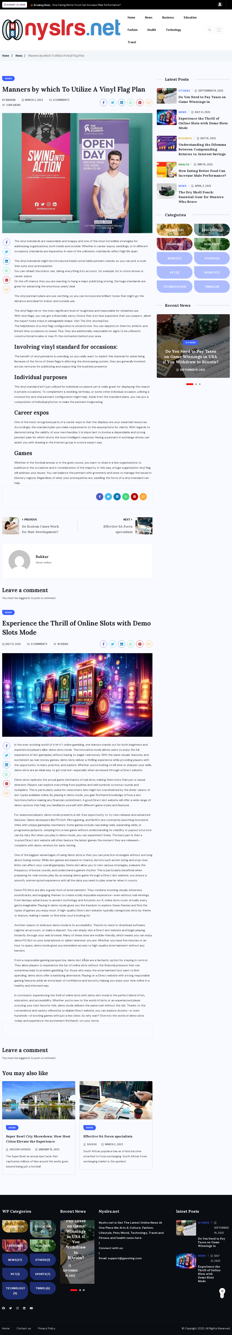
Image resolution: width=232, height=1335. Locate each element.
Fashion (133, 30)
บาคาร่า (58, 745)
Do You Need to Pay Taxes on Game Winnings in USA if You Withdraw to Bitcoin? (190, 356)
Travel (132, 42)
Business (168, 17)
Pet (174, 272)
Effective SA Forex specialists (107, 1136)
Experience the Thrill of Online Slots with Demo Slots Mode (203, 123)
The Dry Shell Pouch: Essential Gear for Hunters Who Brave (201, 197)
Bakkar (92, 1144)
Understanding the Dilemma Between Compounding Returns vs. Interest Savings (202, 149)
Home (131, 17)
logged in (24, 598)
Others (212, 258)
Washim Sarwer (20, 1149)
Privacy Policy (46, 1328)
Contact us (24, 1328)
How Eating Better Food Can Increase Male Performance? (86, 5)
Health (151, 30)
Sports (212, 272)
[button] (189, 384)
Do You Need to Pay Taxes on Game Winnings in (211, 1242)
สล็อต (85, 960)
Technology (173, 30)
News (148, 17)
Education (190, 17)
